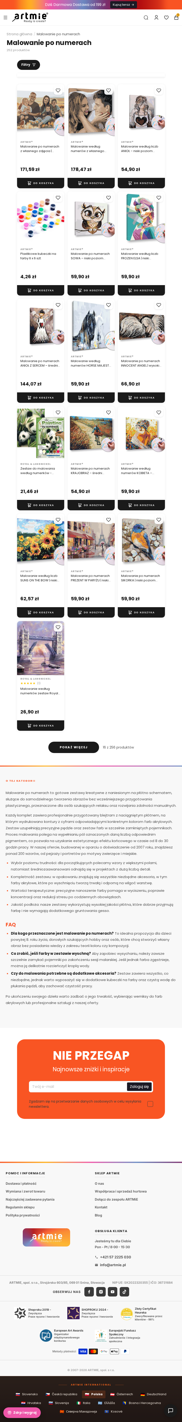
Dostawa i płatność (21, 1183)
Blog (98, 1215)
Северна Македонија (78, 1411)
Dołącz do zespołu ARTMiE (116, 1199)
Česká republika (61, 1394)
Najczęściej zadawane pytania (30, 1199)
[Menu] (5, 17)
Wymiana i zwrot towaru (25, 1191)
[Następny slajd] (59, 111)
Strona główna (19, 33)
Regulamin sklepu (20, 1207)
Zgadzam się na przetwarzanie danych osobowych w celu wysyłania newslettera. (85, 1104)
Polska (94, 1394)
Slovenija (59, 1402)
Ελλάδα (106, 1402)
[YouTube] (112, 1292)
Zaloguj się (139, 1087)
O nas (99, 1183)
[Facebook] (89, 1292)
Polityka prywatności (23, 1215)
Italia (83, 1402)
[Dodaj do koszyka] (40, 183)
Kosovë (114, 1411)
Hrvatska (31, 1402)
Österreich (121, 1394)
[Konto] (156, 17)
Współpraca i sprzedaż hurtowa (121, 1191)
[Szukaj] (146, 17)
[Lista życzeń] (166, 17)
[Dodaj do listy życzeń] (58, 90)
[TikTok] (124, 1292)
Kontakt (101, 1207)
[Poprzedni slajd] (22, 111)
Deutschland (153, 1394)
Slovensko (27, 1394)
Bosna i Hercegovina (142, 1402)
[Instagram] (101, 1292)
